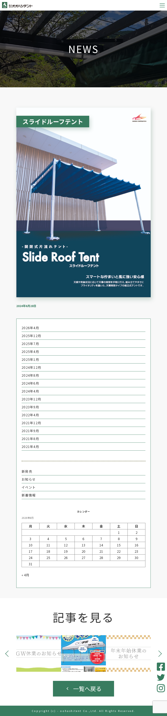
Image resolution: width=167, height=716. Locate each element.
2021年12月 (31, 422)
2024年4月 (30, 391)
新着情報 (29, 495)
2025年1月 (30, 359)
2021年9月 (30, 430)
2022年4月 (30, 414)
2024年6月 (30, 383)
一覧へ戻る (87, 689)
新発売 (27, 471)
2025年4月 (30, 351)
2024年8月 (30, 375)
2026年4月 (30, 327)
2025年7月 (30, 343)
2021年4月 (30, 446)
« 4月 (25, 574)
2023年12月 (31, 399)
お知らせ (29, 479)
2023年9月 (30, 407)
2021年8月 (30, 438)
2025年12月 (31, 335)
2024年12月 (31, 367)
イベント (29, 487)
